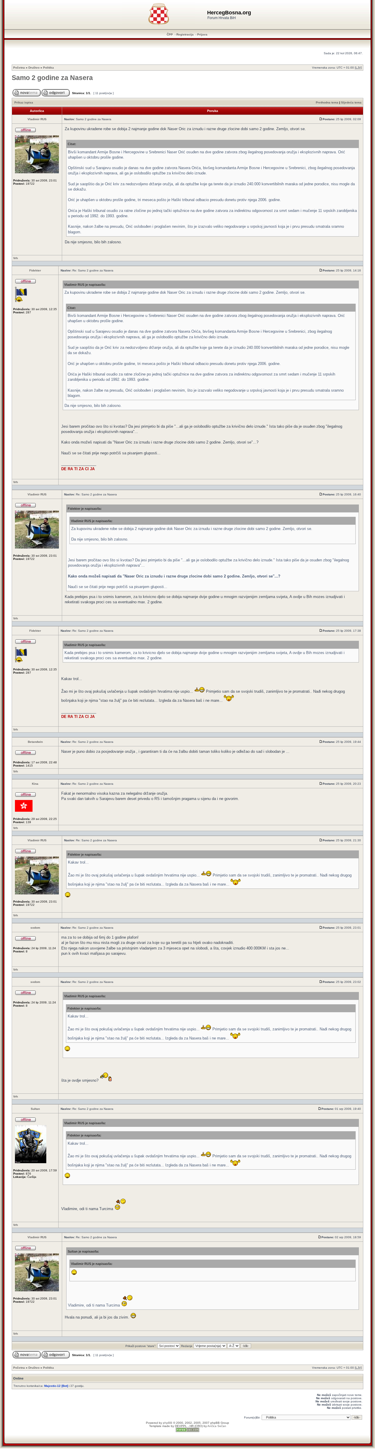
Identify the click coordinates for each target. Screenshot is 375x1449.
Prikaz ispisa (23, 102)
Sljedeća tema (351, 102)
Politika (48, 67)
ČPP (170, 34)
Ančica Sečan (216, 1426)
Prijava (202, 34)
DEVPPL (181, 1426)
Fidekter (35, 270)
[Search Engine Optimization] (187, 1431)
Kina (35, 783)
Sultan (35, 1108)
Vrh (15, 258)
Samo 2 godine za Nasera (52, 77)
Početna (19, 67)
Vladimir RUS (37, 119)
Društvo (34, 67)
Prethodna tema (327, 102)
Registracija (185, 34)
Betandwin (35, 741)
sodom (35, 927)
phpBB (167, 1422)
